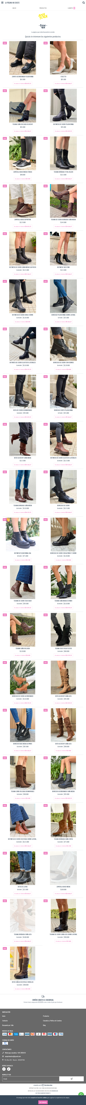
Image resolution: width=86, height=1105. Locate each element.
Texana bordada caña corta (63, 839)
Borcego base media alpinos (22, 744)
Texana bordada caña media (22, 505)
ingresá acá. (55, 1091)
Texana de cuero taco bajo (23, 601)
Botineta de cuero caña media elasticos (22, 267)
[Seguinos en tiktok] (8, 1069)
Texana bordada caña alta (22, 934)
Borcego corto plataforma (63, 410)
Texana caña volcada (23, 648)
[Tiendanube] (43, 1086)
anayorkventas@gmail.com (13, 1056)
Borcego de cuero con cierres (63, 362)
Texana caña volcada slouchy (22, 124)
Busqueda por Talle (7, 1025)
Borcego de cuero (63, 505)
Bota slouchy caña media (22, 458)
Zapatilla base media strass (22, 172)
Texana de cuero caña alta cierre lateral (63, 934)
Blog (44, 1025)
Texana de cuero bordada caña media (63, 219)
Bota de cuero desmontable (22, 410)
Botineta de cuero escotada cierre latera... (22, 839)
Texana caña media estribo (63, 601)
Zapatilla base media (63, 887)
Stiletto (63, 76)
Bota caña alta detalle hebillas (22, 982)
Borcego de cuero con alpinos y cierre (63, 553)
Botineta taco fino (63, 267)
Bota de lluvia (22, 887)
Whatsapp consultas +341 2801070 (15, 1053)
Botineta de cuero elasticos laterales (23, 362)
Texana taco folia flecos (63, 648)
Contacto (5, 1020)
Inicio (3, 1016)
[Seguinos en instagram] (4, 1069)
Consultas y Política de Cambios (52, 1020)
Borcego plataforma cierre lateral (63, 315)
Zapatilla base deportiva (22, 219)
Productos (46, 1016)
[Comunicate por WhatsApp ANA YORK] (81, 1094)
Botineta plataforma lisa (22, 553)
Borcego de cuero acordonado (22, 696)
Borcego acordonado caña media (63, 791)
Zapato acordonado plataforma (22, 76)
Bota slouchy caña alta (63, 696)
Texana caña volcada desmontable (22, 791)
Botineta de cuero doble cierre (22, 315)
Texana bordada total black (63, 172)
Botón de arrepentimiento (43, 1093)
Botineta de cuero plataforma (63, 124)
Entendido (43, 1102)
